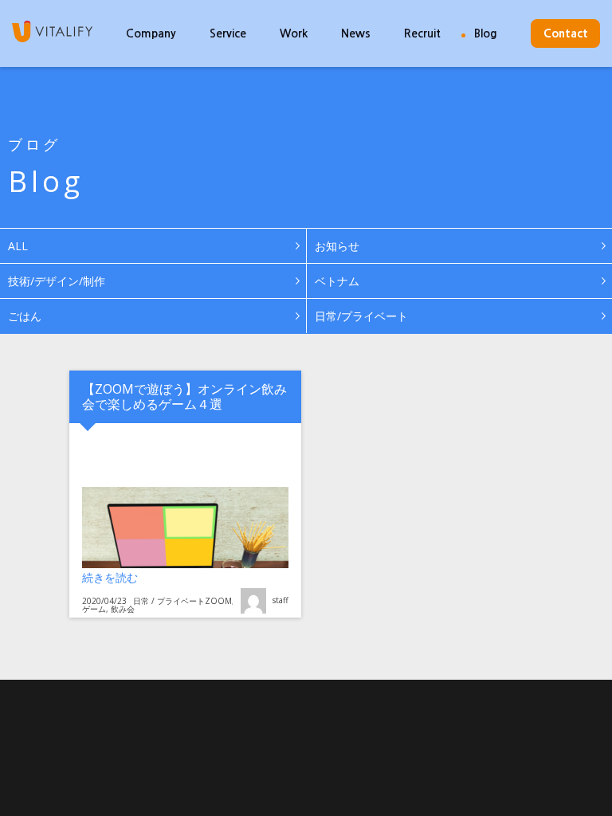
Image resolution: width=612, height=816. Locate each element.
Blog (485, 33)
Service (228, 33)
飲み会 (123, 608)
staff (280, 600)
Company (151, 33)
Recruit (422, 33)
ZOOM (218, 600)
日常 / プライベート (169, 600)
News (356, 33)
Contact (565, 33)
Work (294, 33)
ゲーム (94, 608)
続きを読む (191, 577)
